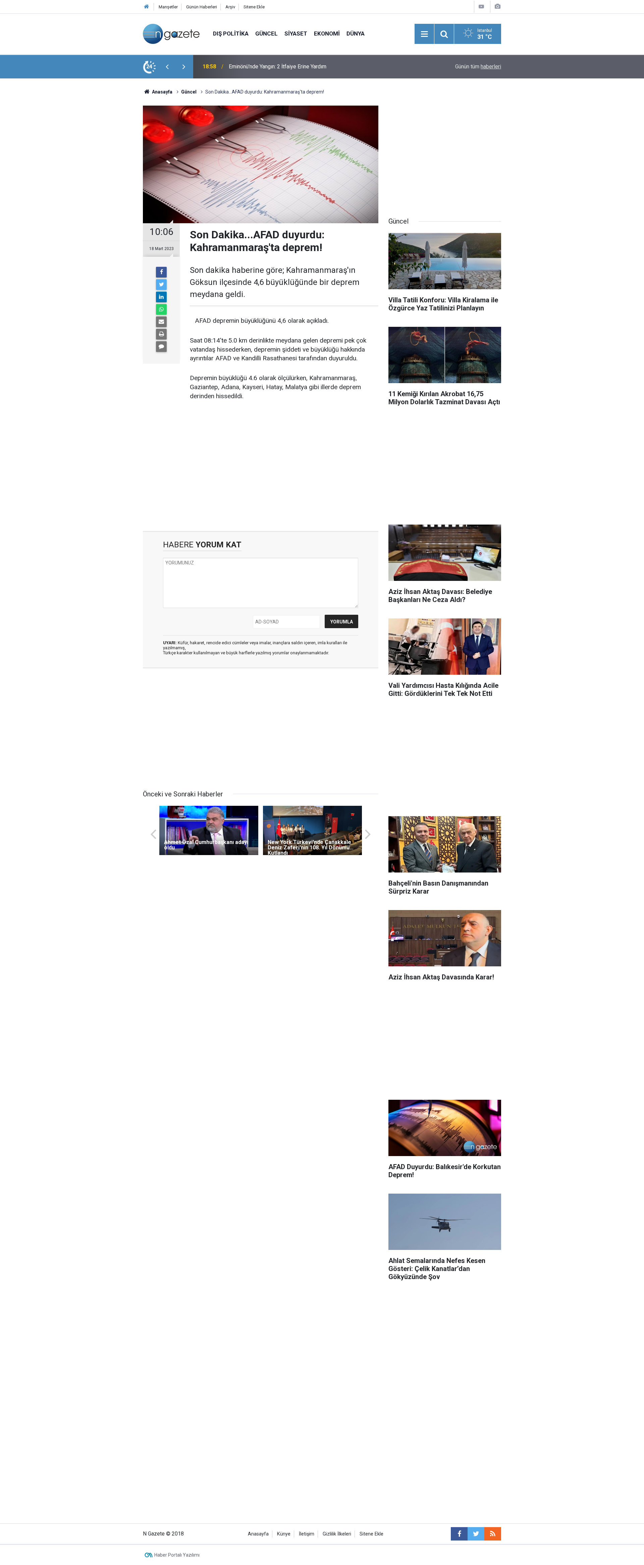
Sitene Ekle (254, 6)
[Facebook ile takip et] (459, 1534)
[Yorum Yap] (161, 346)
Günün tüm (478, 66)
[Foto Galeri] (497, 6)
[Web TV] (481, 6)
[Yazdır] (161, 334)
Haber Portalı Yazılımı (177, 1555)
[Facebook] (161, 272)
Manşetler (168, 6)
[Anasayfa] (146, 6)
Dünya (355, 33)
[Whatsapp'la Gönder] (161, 309)
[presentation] (167, 67)
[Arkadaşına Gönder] (161, 321)
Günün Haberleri (201, 6)
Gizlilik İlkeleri (337, 1534)
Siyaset (295, 33)
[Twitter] (161, 284)
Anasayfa (258, 1534)
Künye (283, 1534)
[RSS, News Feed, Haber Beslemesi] (492, 1534)
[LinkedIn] (161, 297)
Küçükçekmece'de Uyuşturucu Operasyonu (278, 66)
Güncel (266, 33)
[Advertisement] (87, 196)
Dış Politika (231, 33)
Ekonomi (327, 33)
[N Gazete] (171, 33)
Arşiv (230, 6)
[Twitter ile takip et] (476, 1534)
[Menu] (424, 34)
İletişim (306, 1534)
